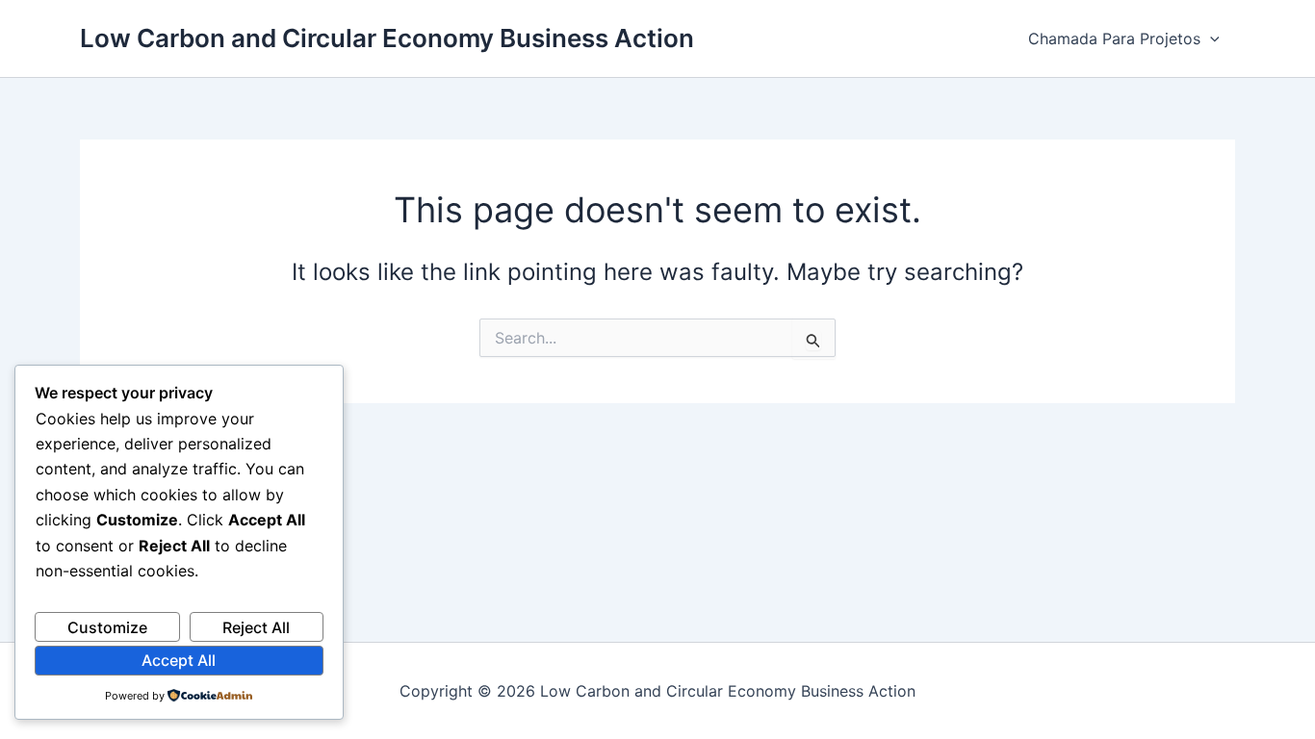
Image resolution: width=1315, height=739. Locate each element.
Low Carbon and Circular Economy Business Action (387, 38)
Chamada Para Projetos (1114, 38)
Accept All (179, 660)
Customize (107, 627)
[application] (1210, 38)
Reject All (256, 627)
